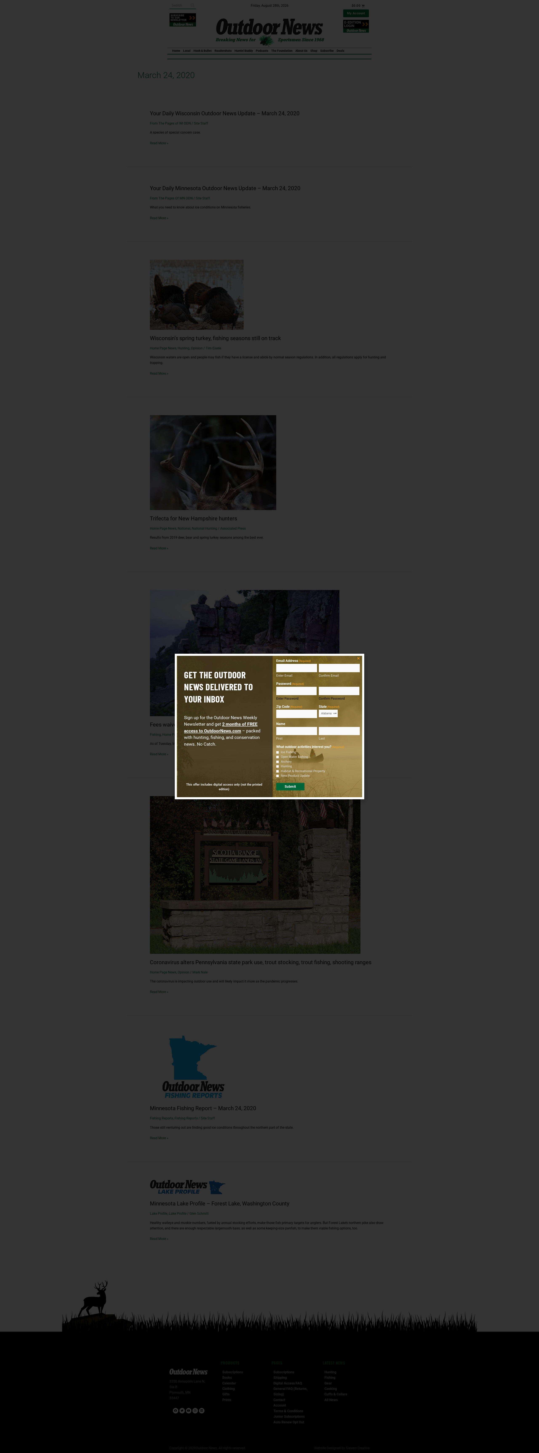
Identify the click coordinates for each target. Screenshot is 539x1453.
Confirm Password (332, 698)
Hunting (286, 766)
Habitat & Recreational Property (303, 771)
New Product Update (295, 776)
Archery (286, 762)
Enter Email (284, 675)
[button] (358, 658)
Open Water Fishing (294, 757)
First (279, 738)
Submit (290, 787)
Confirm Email (329, 675)
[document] (269, 726)
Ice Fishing (288, 752)
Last (322, 738)
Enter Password (287, 698)
